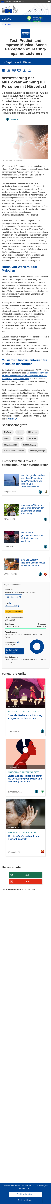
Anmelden (29, 10)
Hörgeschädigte (10, 445)
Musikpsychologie (37, 451)
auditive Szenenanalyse (14, 451)
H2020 (8, 25)
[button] (35, 10)
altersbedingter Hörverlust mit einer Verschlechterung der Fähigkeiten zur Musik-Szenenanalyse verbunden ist (25, 376)
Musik (19, 432)
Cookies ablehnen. (25, 1200)
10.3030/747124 (11, 606)
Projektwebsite (12, 597)
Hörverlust (32, 432)
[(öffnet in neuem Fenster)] (10, 9)
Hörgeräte (32, 438)
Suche (41, 10)
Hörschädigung (29, 445)
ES (14, 70)
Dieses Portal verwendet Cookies (17, 1185)
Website (11, 419)
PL (29, 70)
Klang (6, 438)
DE (3, 70)
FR (19, 70)
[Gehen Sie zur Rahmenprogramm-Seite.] (25, 34)
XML (27, 875)
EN (9, 70)
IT (24, 70)
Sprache (18, 438)
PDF (27, 882)
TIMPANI (8, 432)
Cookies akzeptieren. (25, 1194)
